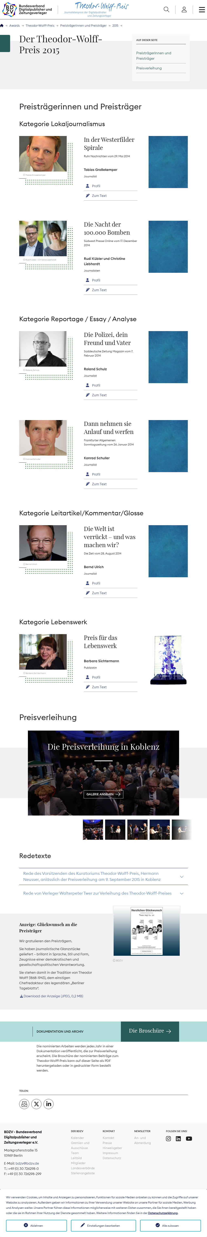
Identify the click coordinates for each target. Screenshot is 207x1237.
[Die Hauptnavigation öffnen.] (202, 9)
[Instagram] (168, 1138)
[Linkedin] (178, 1138)
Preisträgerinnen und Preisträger (83, 25)
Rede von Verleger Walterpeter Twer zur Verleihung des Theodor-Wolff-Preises (97, 893)
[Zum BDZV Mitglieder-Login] (184, 10)
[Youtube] (189, 1138)
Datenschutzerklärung (163, 1213)
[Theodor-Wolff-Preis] (92, 9)
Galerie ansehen (100, 794)
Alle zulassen (170, 1226)
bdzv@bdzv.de (27, 1163)
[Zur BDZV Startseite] (1, 25)
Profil (96, 186)
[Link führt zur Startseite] (27, 9)
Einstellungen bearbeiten (103, 1226)
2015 (115, 25)
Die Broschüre (146, 1031)
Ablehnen (36, 1226)
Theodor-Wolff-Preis (40, 25)
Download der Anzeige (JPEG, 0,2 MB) (53, 996)
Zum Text (99, 195)
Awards (14, 25)
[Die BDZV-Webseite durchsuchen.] (166, 10)
